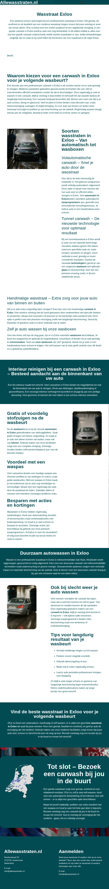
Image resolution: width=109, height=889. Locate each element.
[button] (81, 2)
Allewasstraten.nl (23, 851)
